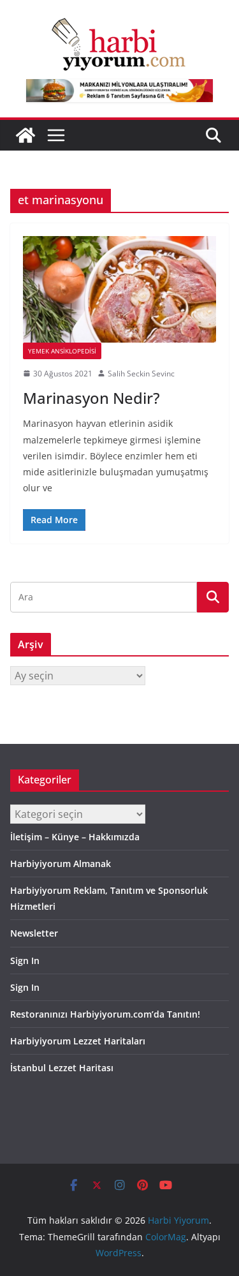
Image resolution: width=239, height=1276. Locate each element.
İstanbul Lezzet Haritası (61, 1068)
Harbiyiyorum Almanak (60, 863)
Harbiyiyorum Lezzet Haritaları (77, 1041)
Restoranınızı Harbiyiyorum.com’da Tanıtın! (105, 1014)
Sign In (25, 960)
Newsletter (34, 933)
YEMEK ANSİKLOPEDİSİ (62, 350)
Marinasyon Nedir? (91, 397)
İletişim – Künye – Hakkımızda (75, 837)
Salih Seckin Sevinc (141, 373)
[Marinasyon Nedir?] (119, 289)
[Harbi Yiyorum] (25, 135)
